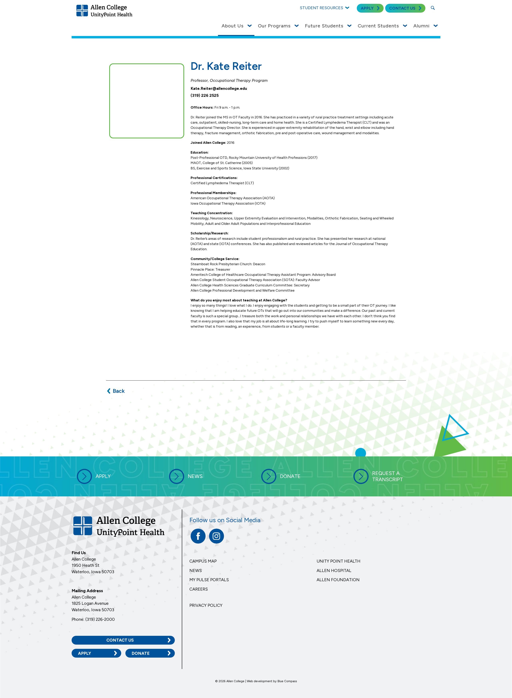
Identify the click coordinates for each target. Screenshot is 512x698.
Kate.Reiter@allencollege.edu (219, 88)
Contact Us (120, 640)
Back (119, 391)
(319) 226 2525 (205, 95)
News (195, 570)
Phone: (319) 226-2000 (93, 619)
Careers (198, 589)
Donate (141, 653)
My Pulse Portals (209, 579)
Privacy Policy (205, 605)
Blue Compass (287, 681)
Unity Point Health (338, 561)
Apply (84, 653)
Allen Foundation (338, 579)
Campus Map (203, 561)
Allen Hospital (334, 570)
